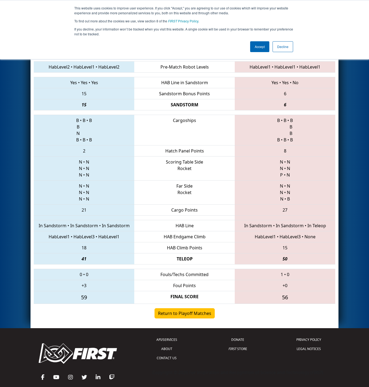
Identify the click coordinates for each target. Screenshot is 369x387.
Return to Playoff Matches (184, 313)
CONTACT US (167, 358)
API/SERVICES (166, 339)
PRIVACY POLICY (308, 339)
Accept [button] (260, 46)
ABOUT (166, 349)
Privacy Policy (183, 21)
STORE (238, 349)
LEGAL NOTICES (309, 349)
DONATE (237, 339)
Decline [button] (283, 46)
